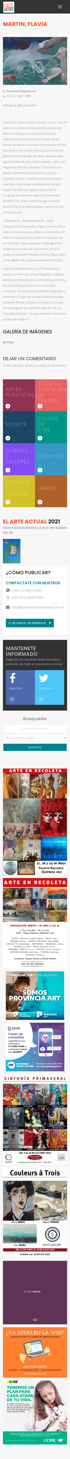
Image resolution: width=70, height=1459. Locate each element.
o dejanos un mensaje (27, 623)
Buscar (34, 747)
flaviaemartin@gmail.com (21, 91)
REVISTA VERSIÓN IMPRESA (20, 528)
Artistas (8, 342)
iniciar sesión (25, 365)
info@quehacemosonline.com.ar (37, 607)
